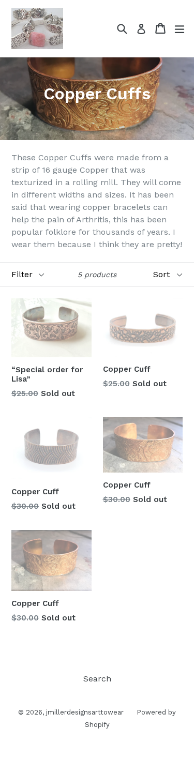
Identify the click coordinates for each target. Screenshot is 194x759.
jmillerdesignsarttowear (85, 712)
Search (97, 679)
